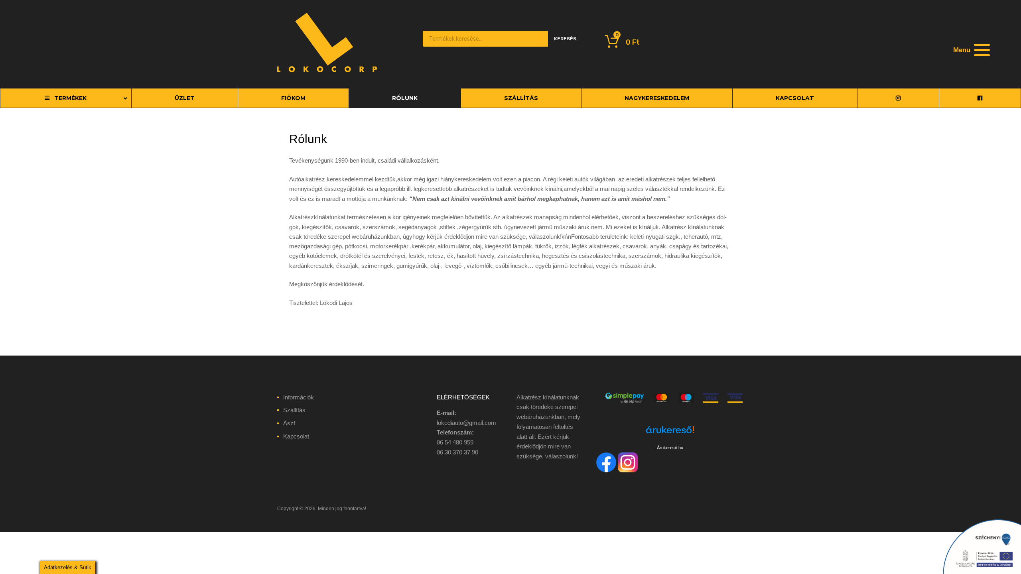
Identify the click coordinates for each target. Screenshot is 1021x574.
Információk (298, 397)
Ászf (289, 423)
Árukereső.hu (670, 447)
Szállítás (294, 410)
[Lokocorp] (327, 70)
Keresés (565, 38)
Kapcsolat (296, 436)
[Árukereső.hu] (670, 434)
